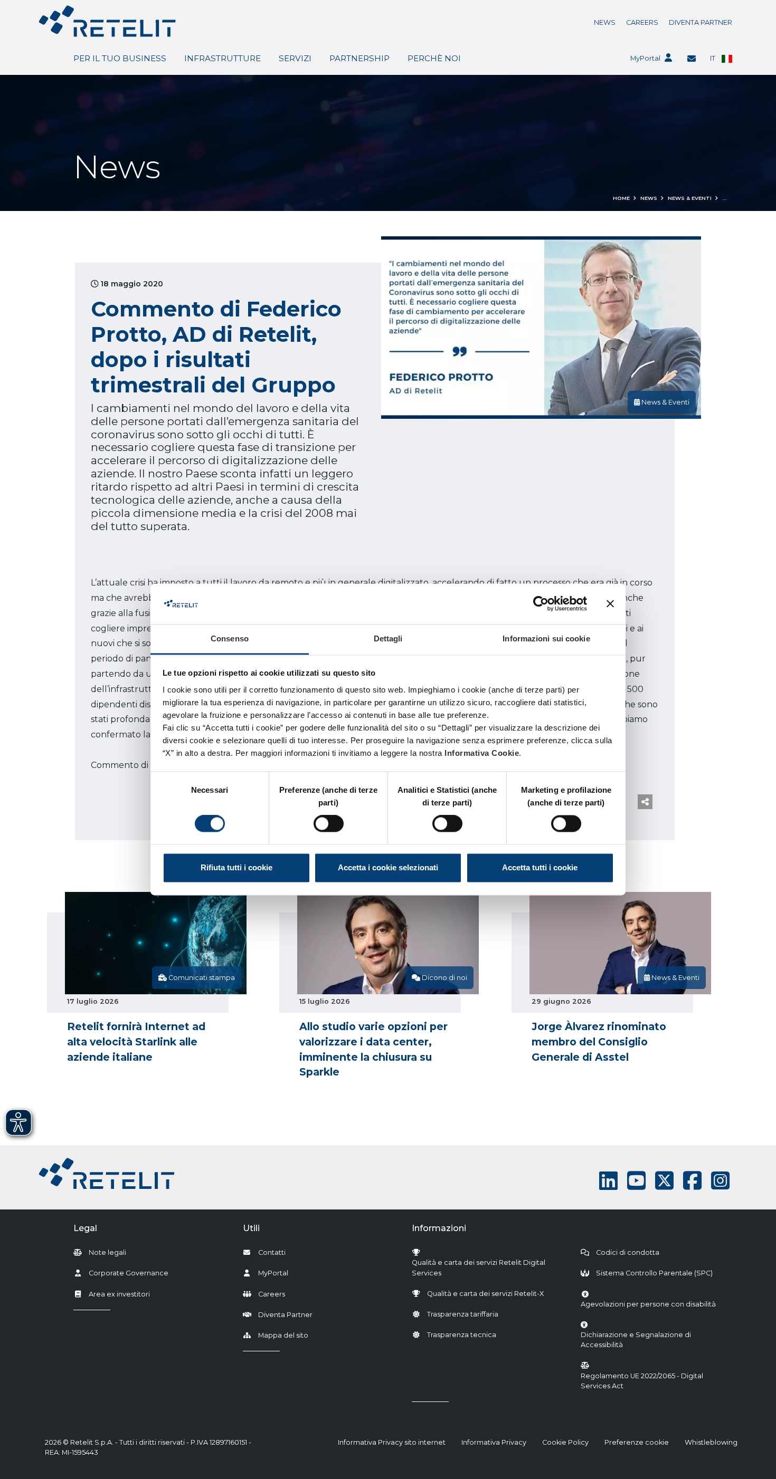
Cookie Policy (565, 1442)
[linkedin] (608, 1181)
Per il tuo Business (119, 58)
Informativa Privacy (493, 1442)
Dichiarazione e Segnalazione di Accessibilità (653, 1340)
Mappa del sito (283, 1335)
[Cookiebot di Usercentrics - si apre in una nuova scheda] (541, 604)
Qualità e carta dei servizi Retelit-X (485, 1294)
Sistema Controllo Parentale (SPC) (654, 1273)
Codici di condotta (627, 1252)
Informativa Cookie (481, 752)
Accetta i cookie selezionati (388, 867)
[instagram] (720, 1181)
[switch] (329, 823)
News (605, 22)
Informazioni (439, 1228)
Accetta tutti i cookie (540, 867)
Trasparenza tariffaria (462, 1314)
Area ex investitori (119, 1294)
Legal (85, 1228)
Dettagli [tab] (388, 638)
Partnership (359, 58)
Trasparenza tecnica (461, 1335)
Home (621, 198)
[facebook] (692, 1181)
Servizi (295, 58)
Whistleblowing (711, 1442)
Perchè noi (434, 58)
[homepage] (107, 21)
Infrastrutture (222, 58)
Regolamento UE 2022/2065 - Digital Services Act (642, 1381)
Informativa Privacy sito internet (392, 1442)
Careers (642, 22)
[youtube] (636, 1181)
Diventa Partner (700, 22)
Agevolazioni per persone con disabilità (648, 1304)
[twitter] (664, 1181)
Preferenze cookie (636, 1442)
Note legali (107, 1252)
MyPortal (645, 58)
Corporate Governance (128, 1273)
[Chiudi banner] (610, 604)
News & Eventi (690, 198)
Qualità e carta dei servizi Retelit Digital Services (478, 1267)
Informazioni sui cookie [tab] (546, 638)
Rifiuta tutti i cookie (236, 867)
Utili (251, 1228)
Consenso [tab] (230, 638)
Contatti (272, 1252)
